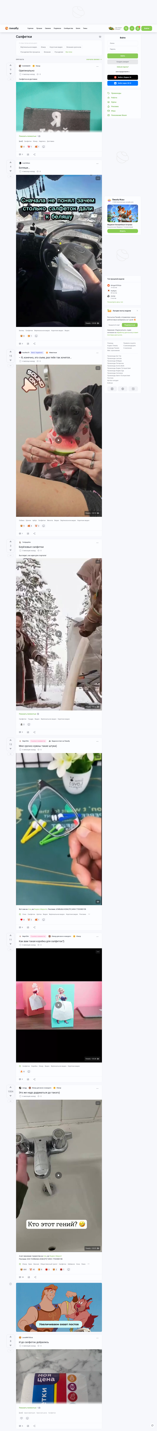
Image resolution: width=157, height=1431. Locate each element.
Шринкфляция (29, 1413)
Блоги (78, 28)
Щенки (28, 520)
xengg (24, 1088)
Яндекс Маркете (40, 909)
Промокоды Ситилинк (115, 373)
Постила (110, 378)
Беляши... (24, 167)
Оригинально (26, 70)
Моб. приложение (113, 350)
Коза (78, 1264)
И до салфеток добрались (34, 1342)
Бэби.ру (110, 383)
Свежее (48, 28)
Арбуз (35, 520)
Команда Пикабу (113, 348)
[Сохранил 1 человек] (28, 534)
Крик (30, 1264)
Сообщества (68, 28)
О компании (127, 348)
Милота (50, 520)
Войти (146, 28)
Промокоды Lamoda (114, 358)
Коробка (34, 1066)
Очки (24, 914)
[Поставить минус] (11, 74)
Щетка (39, 914)
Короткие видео (57, 330)
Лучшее (39, 28)
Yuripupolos (26, 542)
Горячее (30, 28)
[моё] (21, 141)
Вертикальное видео (42, 330)
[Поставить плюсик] (11, 65)
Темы (85, 28)
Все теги (69, 52)
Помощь (110, 343)
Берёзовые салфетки (31, 546)
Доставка (50, 141)
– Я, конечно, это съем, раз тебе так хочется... (45, 357)
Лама (83, 1264)
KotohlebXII (26, 66)
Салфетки (28, 141)
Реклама (82, 914)
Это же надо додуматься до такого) (39, 1092)
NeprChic (25, 741)
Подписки (57, 28)
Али (29, 909)
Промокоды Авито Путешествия (118, 375)
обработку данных (123, 332)
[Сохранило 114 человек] (29, 1277)
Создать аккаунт (123, 62)
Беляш (21, 330)
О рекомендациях (129, 345)
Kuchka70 (25, 352)
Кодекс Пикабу (112, 345)
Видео (67, 330)
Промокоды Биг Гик (114, 356)
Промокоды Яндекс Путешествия (119, 368)
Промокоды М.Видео (114, 361)
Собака (21, 520)
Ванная (36, 1264)
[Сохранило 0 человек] (28, 154)
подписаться (129, 325)
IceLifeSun (26, 163)
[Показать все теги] (89, 914)
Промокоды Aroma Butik (115, 366)
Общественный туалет (48, 1264)
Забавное (71, 1264)
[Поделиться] (34, 154)
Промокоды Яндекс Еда (115, 371)
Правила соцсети (129, 343)
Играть (123, 231)
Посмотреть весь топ (115, 302)
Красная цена (42, 1413)
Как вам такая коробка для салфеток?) (41, 941)
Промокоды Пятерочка (115, 363)
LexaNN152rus (27, 1337)
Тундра (30, 719)
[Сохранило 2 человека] (28, 344)
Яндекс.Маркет (55, 1256)
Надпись (42, 141)
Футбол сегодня (112, 380)
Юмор (35, 141)
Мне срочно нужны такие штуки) (38, 745)
